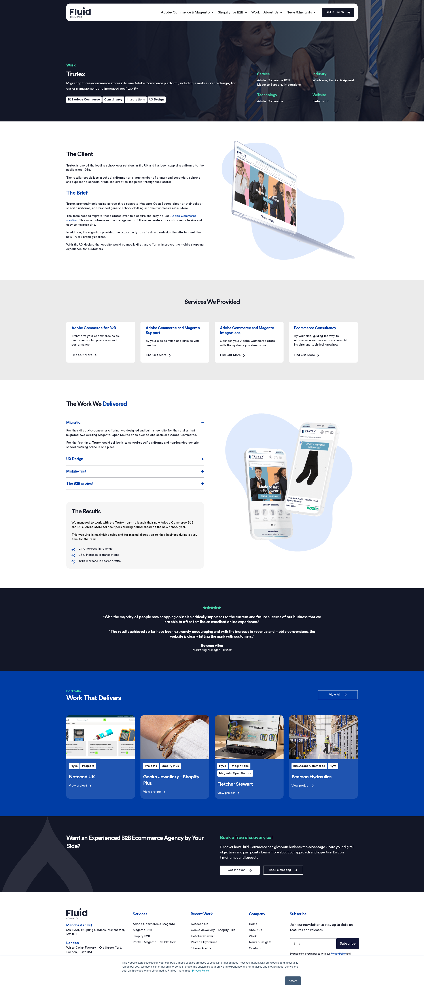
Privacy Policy (200, 970)
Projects (88, 765)
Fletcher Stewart (235, 784)
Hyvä (74, 765)
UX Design (156, 99)
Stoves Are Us (201, 948)
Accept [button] (293, 981)
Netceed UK (82, 776)
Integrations (136, 99)
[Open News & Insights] (314, 12)
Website (319, 95)
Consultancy (113, 99)
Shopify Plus (170, 765)
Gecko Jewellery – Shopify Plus (213, 930)
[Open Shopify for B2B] (246, 12)
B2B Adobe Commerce (84, 99)
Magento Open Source (235, 773)
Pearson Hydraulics (311, 776)
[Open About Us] (281, 12)
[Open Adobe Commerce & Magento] (212, 12)
